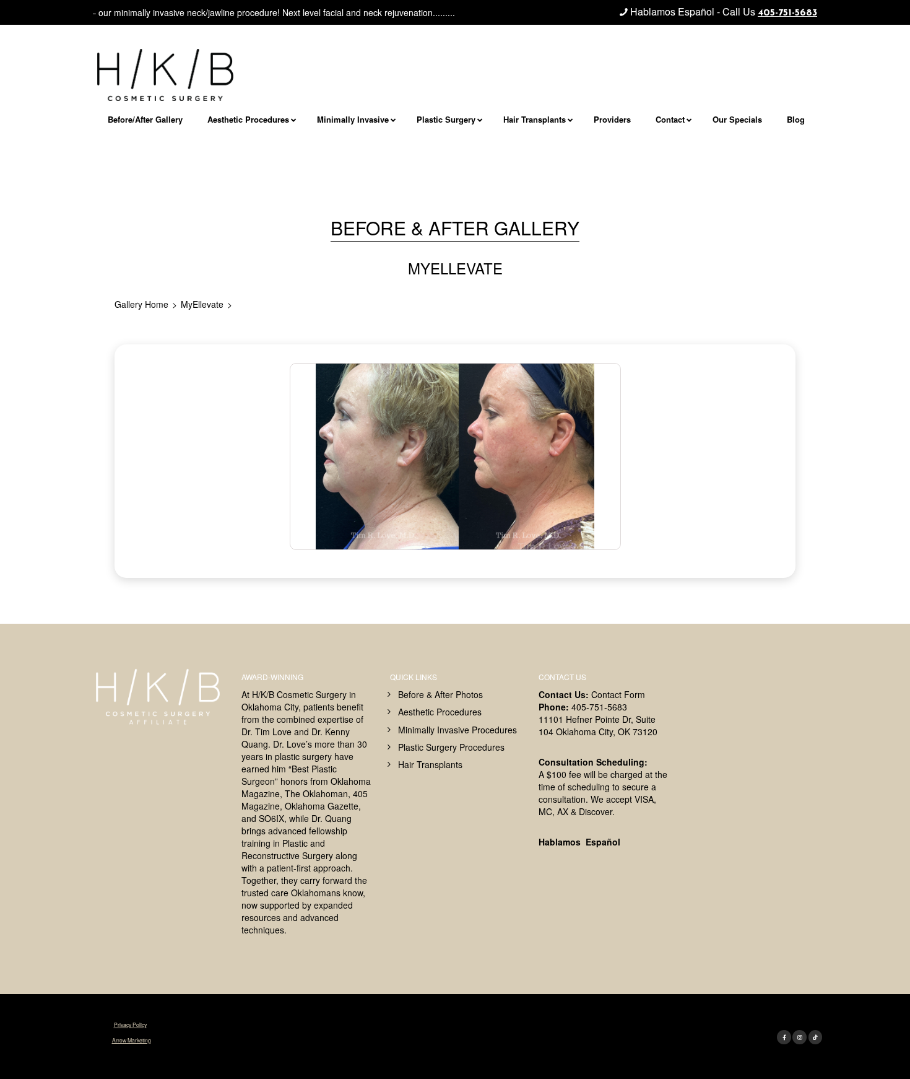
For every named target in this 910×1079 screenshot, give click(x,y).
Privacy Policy (130, 1024)
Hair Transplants (430, 764)
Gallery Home (141, 304)
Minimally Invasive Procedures (457, 729)
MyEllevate (202, 304)
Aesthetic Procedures (440, 712)
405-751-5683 (787, 13)
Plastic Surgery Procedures (451, 747)
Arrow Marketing (131, 1040)
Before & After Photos (440, 694)
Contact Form (618, 694)
